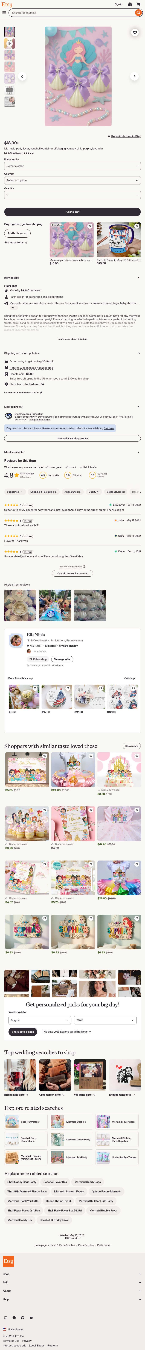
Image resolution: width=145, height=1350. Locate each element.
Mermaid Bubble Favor (105, 1212)
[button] (62, 659)
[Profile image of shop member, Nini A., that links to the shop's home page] (29, 651)
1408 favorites (72, 1238)
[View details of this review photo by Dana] (20, 605)
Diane (121, 551)
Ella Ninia (36, 634)
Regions (52, 1345)
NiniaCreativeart (13, 153)
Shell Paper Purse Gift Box (25, 1212)
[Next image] (134, 76)
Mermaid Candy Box (21, 1221)
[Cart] (138, 4)
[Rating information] (28, 645)
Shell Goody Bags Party (23, 1183)
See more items (14, 242)
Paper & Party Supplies (62, 1245)
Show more (131, 746)
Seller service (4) (116, 491)
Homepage (40, 1245)
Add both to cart (17, 233)
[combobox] (71, 12)
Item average (27, 473)
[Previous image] (22, 76)
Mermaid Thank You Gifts (24, 1202)
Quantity (9, 188)
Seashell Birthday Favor (56, 1221)
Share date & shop (23, 1031)
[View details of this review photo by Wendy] (90, 605)
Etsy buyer (119, 504)
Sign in (118, 4)
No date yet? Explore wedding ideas (67, 1031)
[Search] (138, 12)
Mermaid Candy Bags (89, 1183)
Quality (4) (94, 491)
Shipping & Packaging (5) (43, 491)
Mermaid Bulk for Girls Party (98, 1202)
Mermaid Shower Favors (71, 1193)
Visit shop (129, 678)
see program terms (40, 419)
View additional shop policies (72, 438)
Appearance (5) (73, 491)
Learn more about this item (72, 339)
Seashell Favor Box (57, 1183)
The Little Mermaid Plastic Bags (28, 1193)
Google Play (41, 1310)
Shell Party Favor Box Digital (66, 1212)
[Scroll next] (141, 492)
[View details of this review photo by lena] (55, 605)
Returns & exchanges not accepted (31, 367)
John (121, 520)
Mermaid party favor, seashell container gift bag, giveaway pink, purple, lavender (53, 148)
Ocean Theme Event (60, 1202)
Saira (121, 535)
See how (109, 428)
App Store (15, 1310)
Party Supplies (86, 1245)
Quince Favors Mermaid (108, 1193)
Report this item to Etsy (126, 136)
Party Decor (104, 1245)
